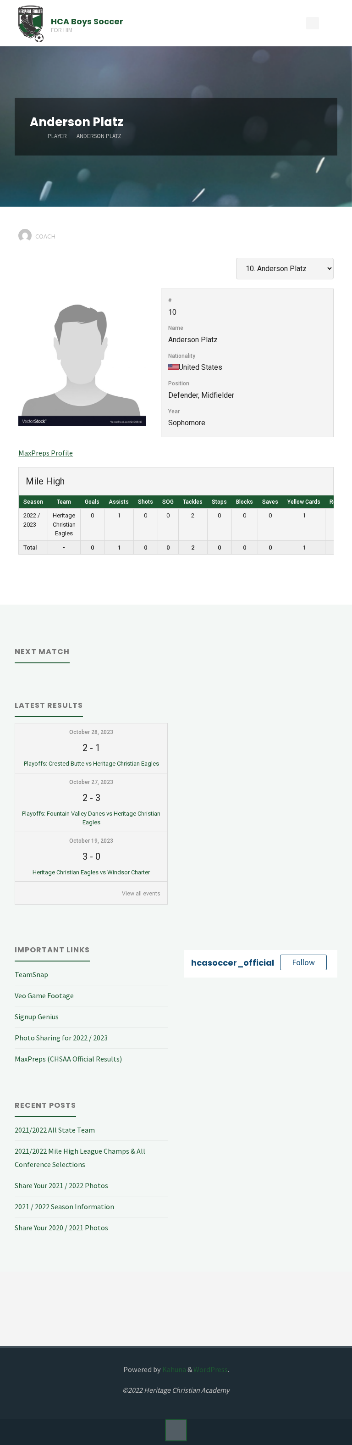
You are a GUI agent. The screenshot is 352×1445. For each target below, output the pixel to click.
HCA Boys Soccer (87, 21)
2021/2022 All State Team (55, 1129)
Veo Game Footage (44, 995)
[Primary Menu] (335, 23)
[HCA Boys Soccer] (31, 23)
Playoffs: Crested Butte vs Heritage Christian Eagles (91, 763)
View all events (141, 893)
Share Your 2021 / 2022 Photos (61, 1185)
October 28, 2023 (91, 732)
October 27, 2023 (91, 782)
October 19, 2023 (91, 841)
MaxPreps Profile (45, 452)
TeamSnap (31, 974)
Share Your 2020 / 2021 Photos (61, 1227)
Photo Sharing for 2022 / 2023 (61, 1037)
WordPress (210, 1369)
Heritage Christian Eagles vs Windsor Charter (91, 872)
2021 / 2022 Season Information (64, 1206)
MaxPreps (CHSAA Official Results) (68, 1058)
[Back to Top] (176, 1430)
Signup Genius (37, 1016)
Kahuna (173, 1369)
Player (57, 136)
